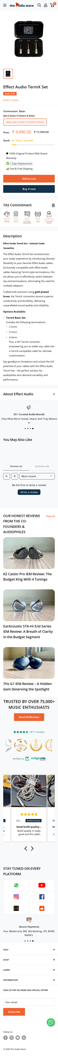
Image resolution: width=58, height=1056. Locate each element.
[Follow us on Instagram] (11, 1037)
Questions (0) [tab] (42, 466)
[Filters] (14, 476)
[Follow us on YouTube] (17, 1037)
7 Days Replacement (21, 163)
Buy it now (29, 189)
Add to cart (29, 178)
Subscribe (14, 1012)
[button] (26, 848)
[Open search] (39, 5)
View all (50, 516)
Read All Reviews (29, 717)
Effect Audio (11, 100)
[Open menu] (4, 5)
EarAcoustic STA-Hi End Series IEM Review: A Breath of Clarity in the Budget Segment (28, 631)
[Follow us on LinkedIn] (24, 1037)
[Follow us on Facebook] (5, 1037)
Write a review (29, 492)
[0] (52, 5)
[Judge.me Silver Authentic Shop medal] (44, 745)
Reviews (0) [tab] (16, 466)
